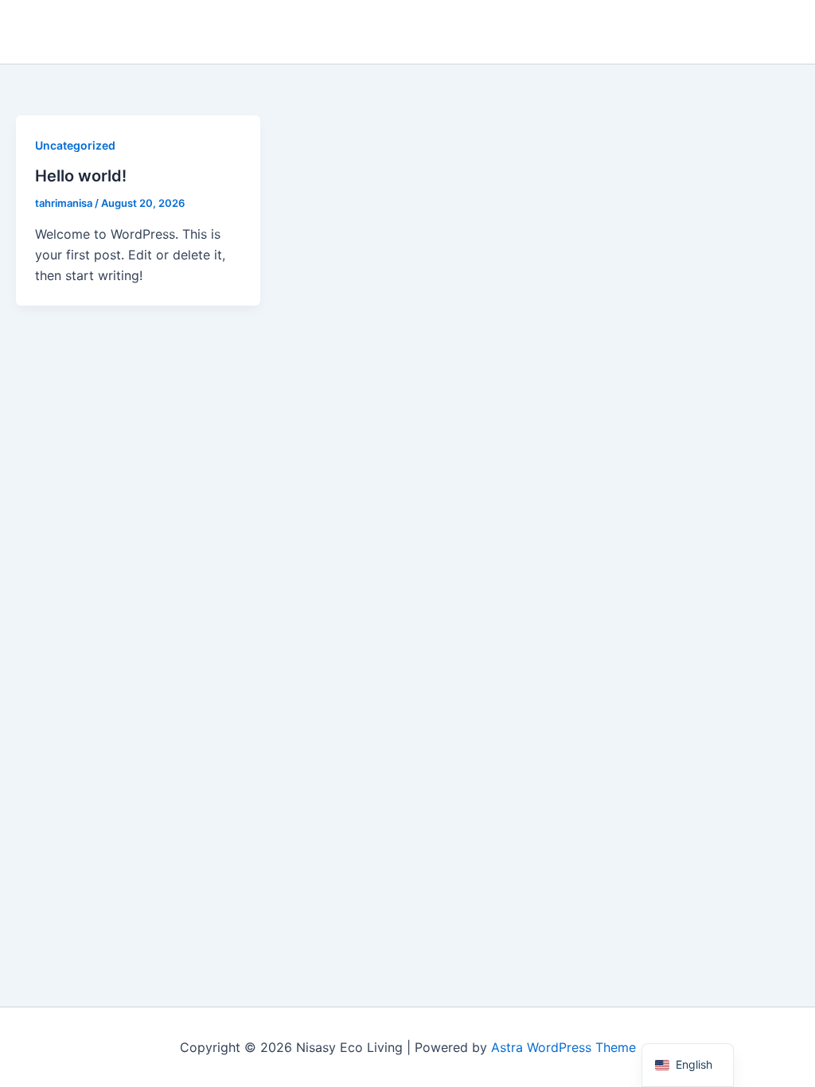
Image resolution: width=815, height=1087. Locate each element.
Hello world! (81, 175)
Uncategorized (75, 145)
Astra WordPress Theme (563, 1047)
